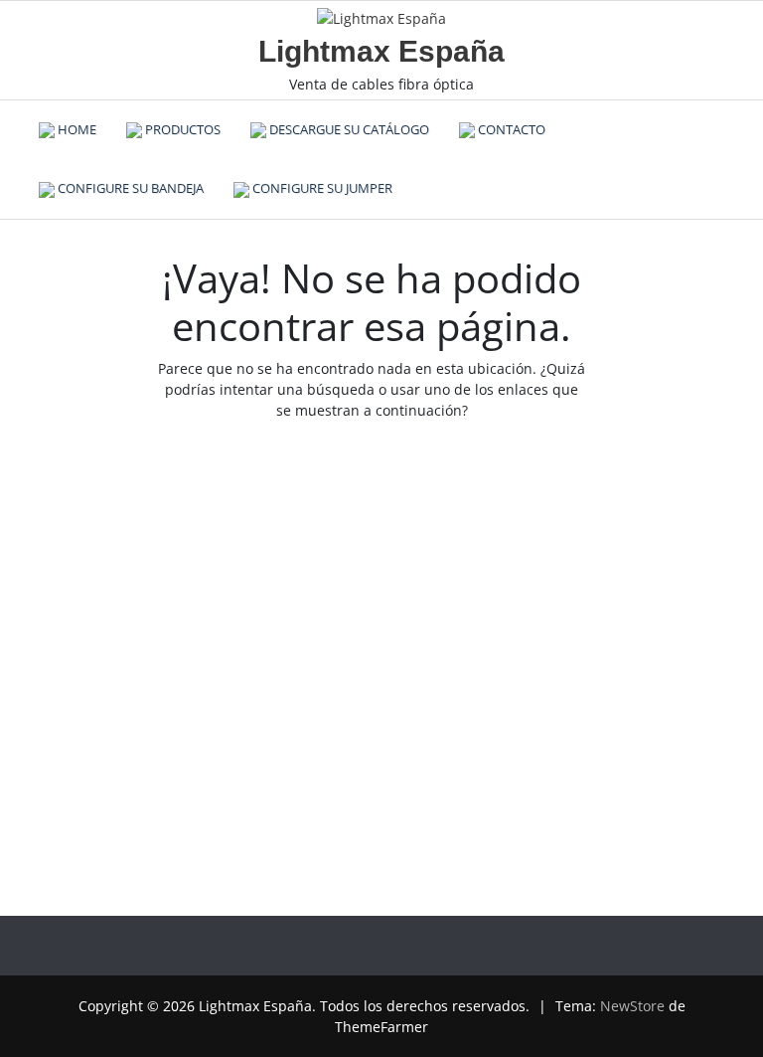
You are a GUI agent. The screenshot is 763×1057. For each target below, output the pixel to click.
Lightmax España (381, 51)
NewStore (632, 1005)
